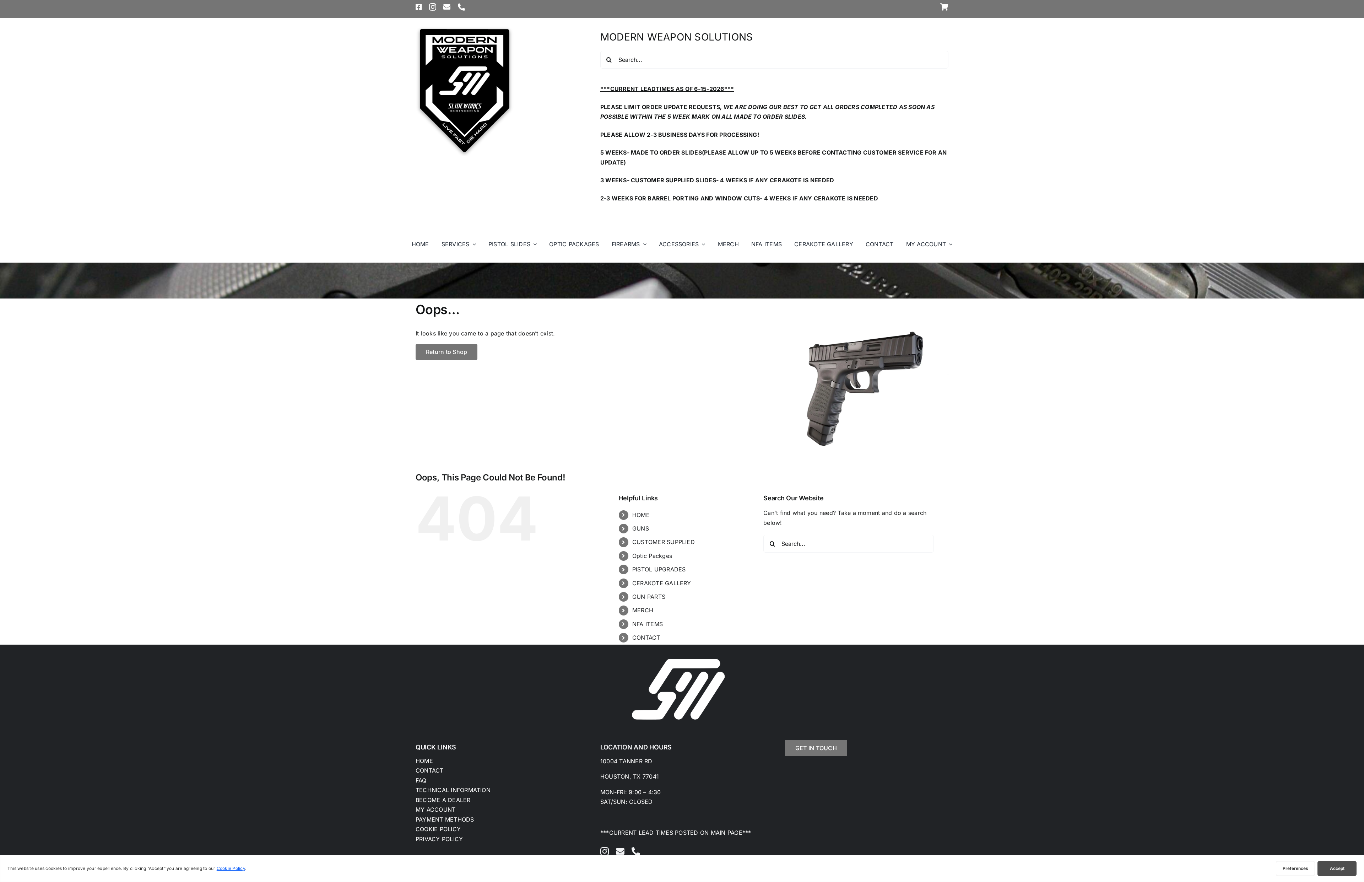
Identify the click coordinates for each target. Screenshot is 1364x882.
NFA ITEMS (647, 624)
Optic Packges (652, 555)
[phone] (461, 7)
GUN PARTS (648, 596)
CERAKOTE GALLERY (661, 583)
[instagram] (432, 7)
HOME (641, 514)
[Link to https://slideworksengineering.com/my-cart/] (944, 7)
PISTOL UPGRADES (659, 569)
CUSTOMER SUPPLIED (663, 541)
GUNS (640, 528)
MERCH (642, 610)
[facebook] (419, 7)
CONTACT (646, 637)
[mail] (446, 7)
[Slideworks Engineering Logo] (465, 27)
